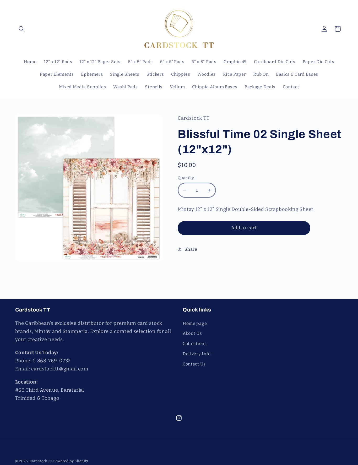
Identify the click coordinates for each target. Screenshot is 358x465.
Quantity (186, 178)
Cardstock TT (41, 461)
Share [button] (191, 249)
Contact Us (194, 364)
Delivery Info (197, 353)
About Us (192, 333)
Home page (195, 323)
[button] (22, 29)
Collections (195, 343)
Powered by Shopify (70, 461)
